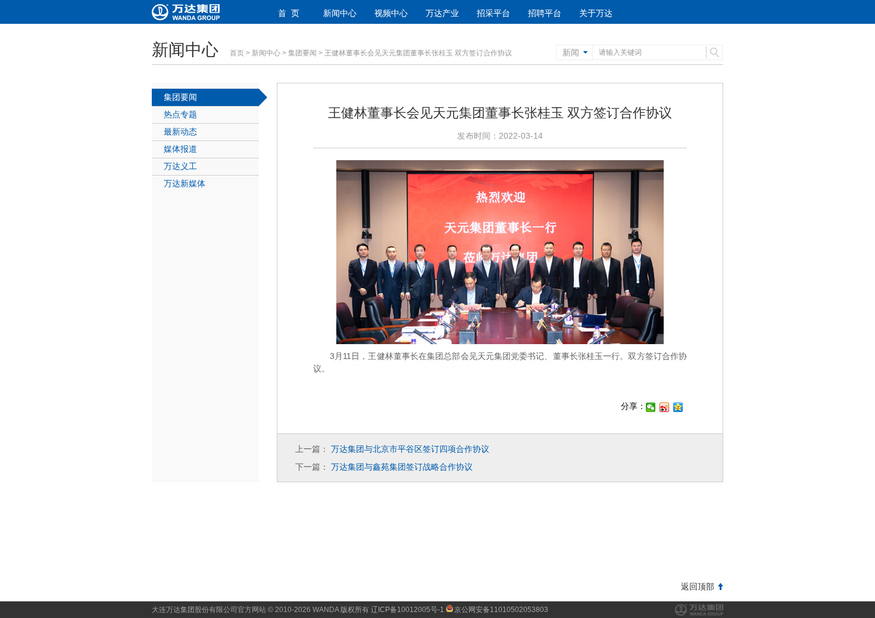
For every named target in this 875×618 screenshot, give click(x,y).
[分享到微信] (651, 407)
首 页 (288, 13)
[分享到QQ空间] (678, 407)
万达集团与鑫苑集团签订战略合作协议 (402, 467)
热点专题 (180, 114)
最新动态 (180, 131)
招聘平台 (544, 13)
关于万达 (595, 13)
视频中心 (391, 13)
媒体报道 (180, 149)
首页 (237, 53)
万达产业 (442, 13)
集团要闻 (302, 53)
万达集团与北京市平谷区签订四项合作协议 (410, 449)
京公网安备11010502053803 (501, 609)
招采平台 (493, 13)
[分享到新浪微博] (665, 407)
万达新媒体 (184, 183)
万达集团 (699, 610)
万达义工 (180, 166)
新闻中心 (340, 13)
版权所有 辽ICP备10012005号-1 (392, 609)
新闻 (570, 52)
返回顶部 (697, 586)
